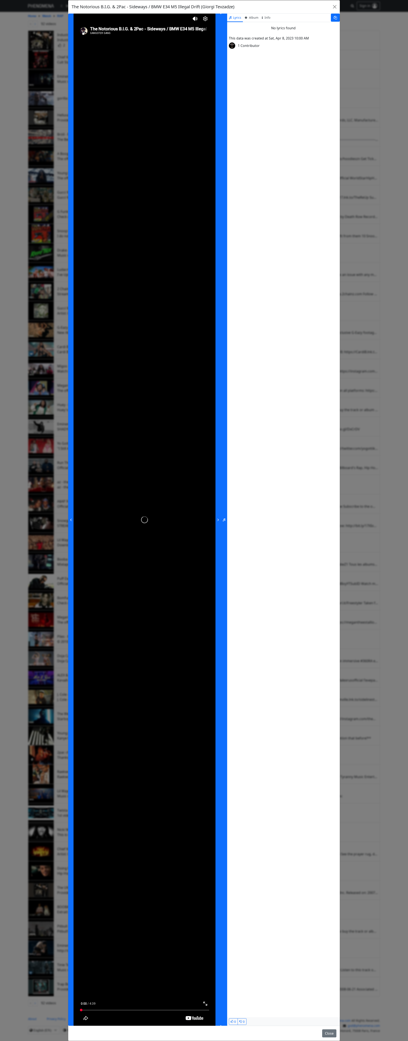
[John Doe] (232, 45)
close (329, 1033)
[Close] (334, 6)
